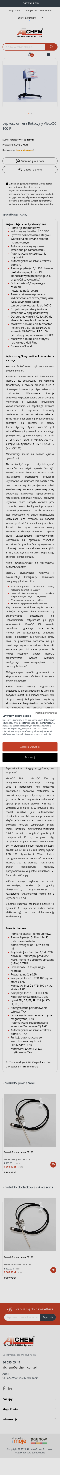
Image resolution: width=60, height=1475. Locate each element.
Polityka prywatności (46, 712)
